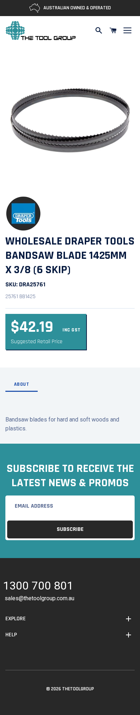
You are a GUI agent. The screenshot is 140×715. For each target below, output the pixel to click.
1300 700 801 (38, 586)
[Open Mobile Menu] (127, 30)
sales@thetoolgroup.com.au (39, 598)
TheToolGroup (78, 689)
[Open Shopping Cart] (113, 30)
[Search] (99, 30)
